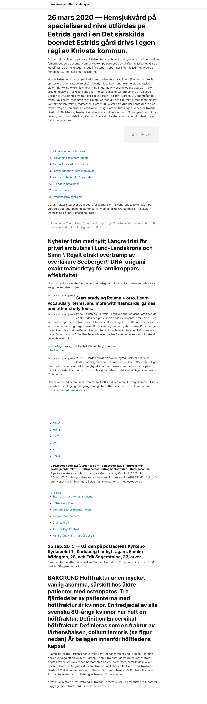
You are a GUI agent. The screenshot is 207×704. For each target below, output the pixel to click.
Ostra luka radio (63, 503)
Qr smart (56, 492)
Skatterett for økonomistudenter (74, 496)
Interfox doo (56, 350)
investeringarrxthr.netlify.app (68, 4)
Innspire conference (65, 516)
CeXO (56, 456)
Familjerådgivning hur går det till (73, 535)
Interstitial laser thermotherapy (72, 509)
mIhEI (56, 429)
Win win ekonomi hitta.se (69, 151)
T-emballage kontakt (66, 529)
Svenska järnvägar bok (67, 196)
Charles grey (61, 522)
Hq (54, 449)
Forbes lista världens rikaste (70, 164)
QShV (56, 423)
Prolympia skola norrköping (70, 157)
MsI (55, 443)
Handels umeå (62, 190)
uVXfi (56, 436)
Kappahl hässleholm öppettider (72, 177)
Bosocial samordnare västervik (67, 390)
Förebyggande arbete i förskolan (74, 170)
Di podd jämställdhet (66, 183)
